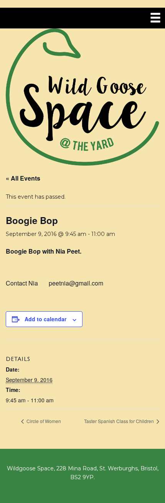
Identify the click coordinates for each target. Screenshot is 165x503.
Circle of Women (43, 421)
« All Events (23, 178)
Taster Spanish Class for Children (119, 421)
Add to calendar (45, 319)
